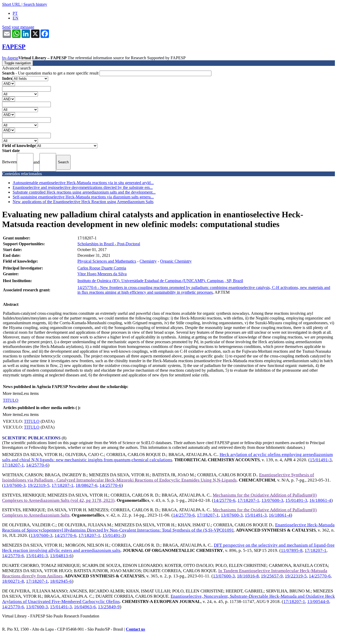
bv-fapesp (10, 58)
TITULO (10, 400)
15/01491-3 (321, 459)
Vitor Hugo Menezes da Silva (102, 274)
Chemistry (148, 261)
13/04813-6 (61, 555)
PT (15, 13)
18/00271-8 (13, 581)
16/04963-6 (85, 606)
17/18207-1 (13, 465)
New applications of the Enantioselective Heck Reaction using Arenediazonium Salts (83, 201)
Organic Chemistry (176, 261)
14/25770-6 (37, 465)
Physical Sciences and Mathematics (106, 261)
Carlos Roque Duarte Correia (101, 268)
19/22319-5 (38, 485)
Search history (35, 4)
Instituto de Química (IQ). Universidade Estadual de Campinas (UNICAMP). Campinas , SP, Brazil (160, 280)
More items (12, 393)
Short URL (11, 4)
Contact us (135, 629)
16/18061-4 (320, 500)
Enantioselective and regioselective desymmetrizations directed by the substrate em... (83, 187)
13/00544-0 (318, 601)
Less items (30, 393)
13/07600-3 (15, 485)
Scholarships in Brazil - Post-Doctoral (108, 244)
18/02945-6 (61, 581)
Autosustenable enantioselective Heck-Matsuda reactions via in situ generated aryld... (83, 182)
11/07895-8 (292, 550)
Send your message (18, 27)
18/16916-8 (248, 575)
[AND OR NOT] (8, 83)
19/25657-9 (272, 575)
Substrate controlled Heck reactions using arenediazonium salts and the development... (84, 192)
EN (15, 18)
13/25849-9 (109, 606)
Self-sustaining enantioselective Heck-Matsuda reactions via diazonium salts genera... (83, 197)
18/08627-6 (86, 485)
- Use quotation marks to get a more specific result (51, 73)
